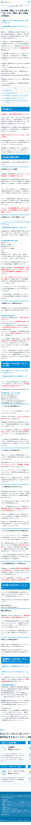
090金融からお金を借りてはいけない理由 (16, 95)
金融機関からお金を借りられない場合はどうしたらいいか (16, 101)
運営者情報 (2, 820)
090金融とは (8, 90)
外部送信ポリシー (27, 820)
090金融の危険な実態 (10, 93)
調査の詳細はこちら (6, 814)
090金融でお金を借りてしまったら (14, 98)
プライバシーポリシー (11, 820)
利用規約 (20, 820)
